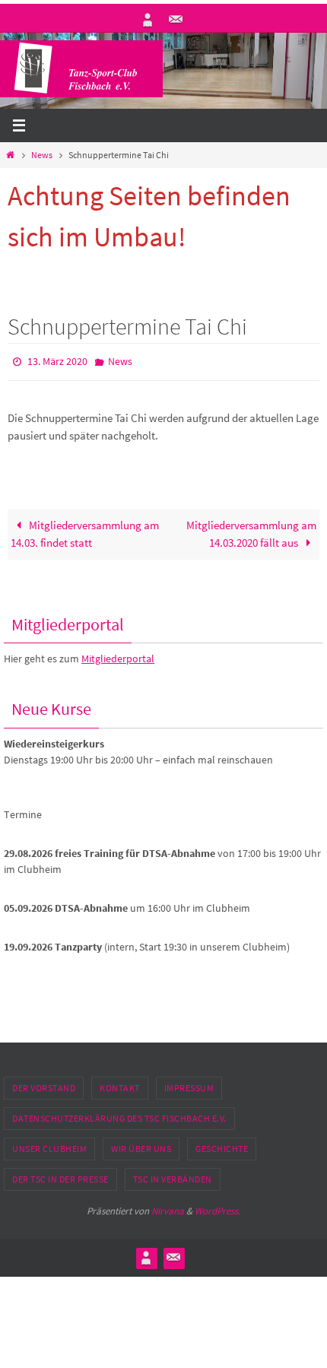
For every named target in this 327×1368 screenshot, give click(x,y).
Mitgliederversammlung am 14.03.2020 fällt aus (251, 531)
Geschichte (221, 1145)
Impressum (189, 1084)
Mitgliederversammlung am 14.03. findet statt (85, 531)
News (41, 154)
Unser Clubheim (49, 1145)
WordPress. (217, 1207)
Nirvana (167, 1207)
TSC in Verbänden (172, 1175)
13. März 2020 (57, 360)
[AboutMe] (147, 20)
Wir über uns (141, 1145)
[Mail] (176, 20)
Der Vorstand (43, 1084)
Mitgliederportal (117, 655)
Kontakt (120, 1084)
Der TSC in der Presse (60, 1175)
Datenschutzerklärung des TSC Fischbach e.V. (119, 1114)
